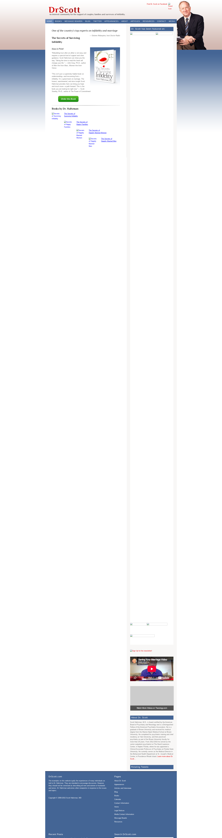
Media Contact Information (124, 814)
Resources (148, 21)
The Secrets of (69, 114)
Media (172, 21)
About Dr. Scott (120, 781)
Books (58, 21)
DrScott (63, 7)
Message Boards (73, 21)
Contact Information (121, 803)
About (124, 21)
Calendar (117, 799)
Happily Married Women (98, 133)
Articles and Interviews (122, 788)
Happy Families (82, 124)
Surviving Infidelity (71, 116)
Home (49, 21)
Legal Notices (119, 811)
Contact (161, 21)
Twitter (97, 21)
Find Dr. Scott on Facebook (157, 4)
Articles (135, 21)
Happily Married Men (108, 141)
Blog (87, 21)
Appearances (111, 21)
